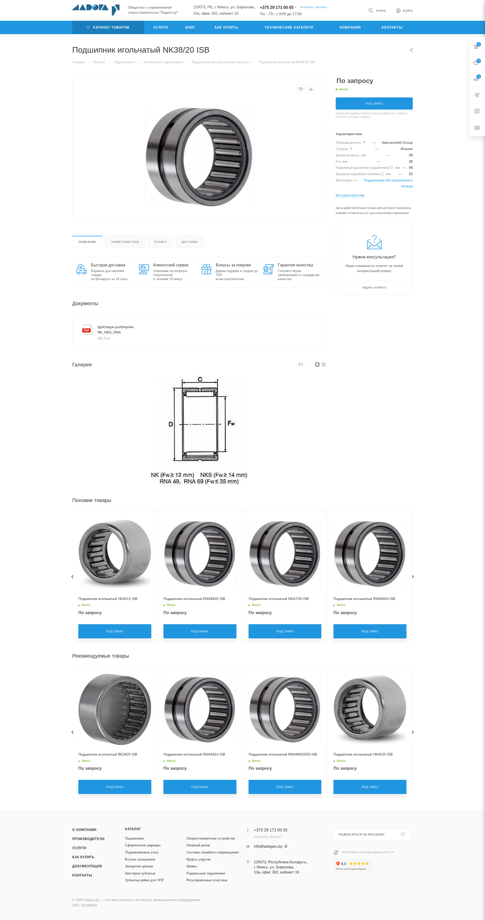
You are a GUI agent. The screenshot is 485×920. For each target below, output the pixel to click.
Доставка (190, 241)
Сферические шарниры (142, 845)
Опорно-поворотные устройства (210, 838)
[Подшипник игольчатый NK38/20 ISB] (199, 157)
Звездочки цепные (139, 866)
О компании (84, 830)
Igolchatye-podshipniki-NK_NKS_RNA (116, 329)
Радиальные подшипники (205, 873)
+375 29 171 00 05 (277, 7)
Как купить (83, 857)
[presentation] (72, 577)
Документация (87, 866)
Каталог (133, 829)
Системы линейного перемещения (212, 852)
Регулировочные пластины (206, 880)
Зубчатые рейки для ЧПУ (144, 880)
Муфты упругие (198, 859)
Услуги (79, 848)
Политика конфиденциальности (368, 852)
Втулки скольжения (140, 859)
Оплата (160, 241)
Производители (88, 839)
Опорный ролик (198, 845)
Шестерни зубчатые (140, 873)
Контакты (82, 875)
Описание (87, 241)
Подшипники (134, 838)
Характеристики (125, 241)
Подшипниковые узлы (141, 852)
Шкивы (191, 866)
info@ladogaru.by (268, 846)
